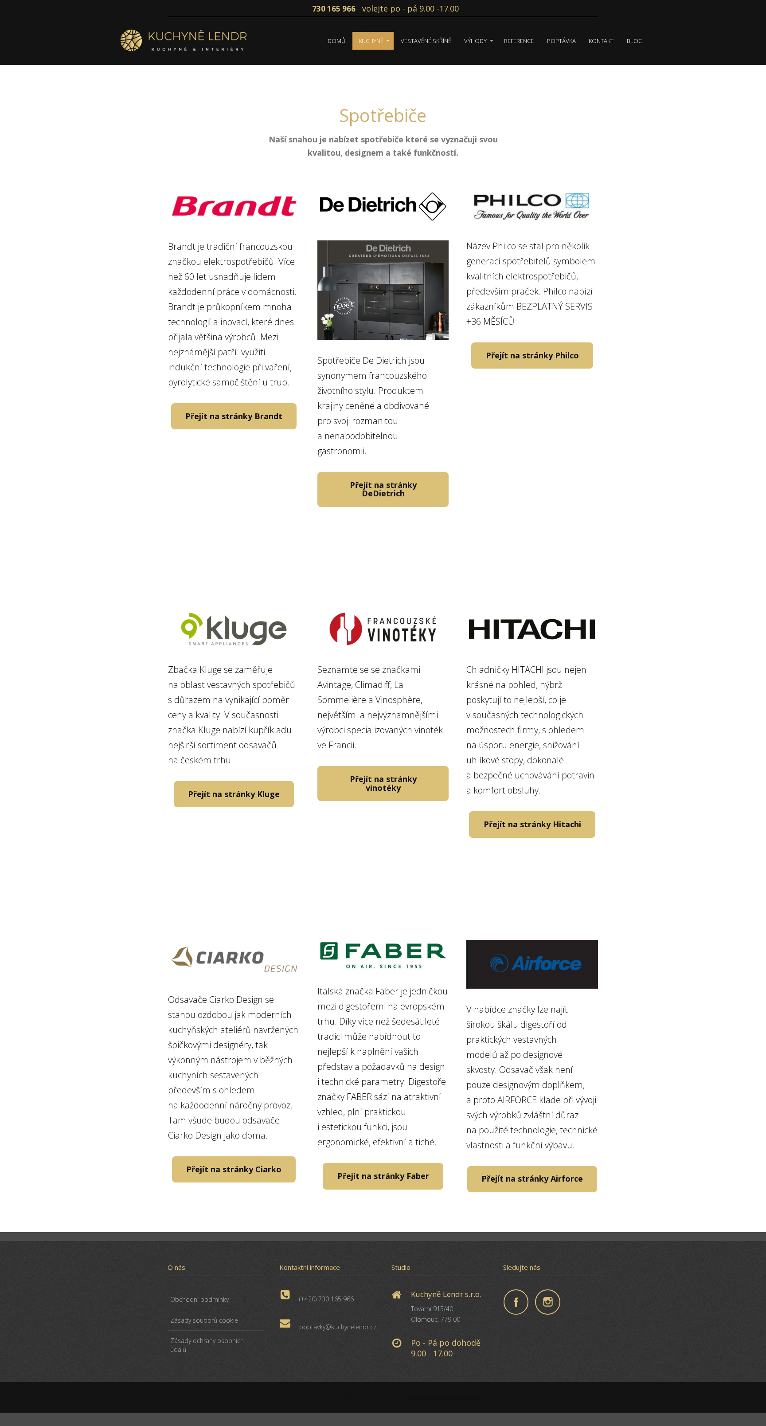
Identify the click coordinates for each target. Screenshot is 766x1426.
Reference (519, 41)
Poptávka (561, 41)
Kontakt (601, 41)
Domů (336, 41)
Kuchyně (371, 41)
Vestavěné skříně (426, 41)
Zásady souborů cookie (204, 1320)
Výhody (475, 41)
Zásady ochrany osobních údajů (207, 1345)
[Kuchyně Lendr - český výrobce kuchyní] (183, 41)
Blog (635, 41)
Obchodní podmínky (199, 1299)
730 (319, 9)
